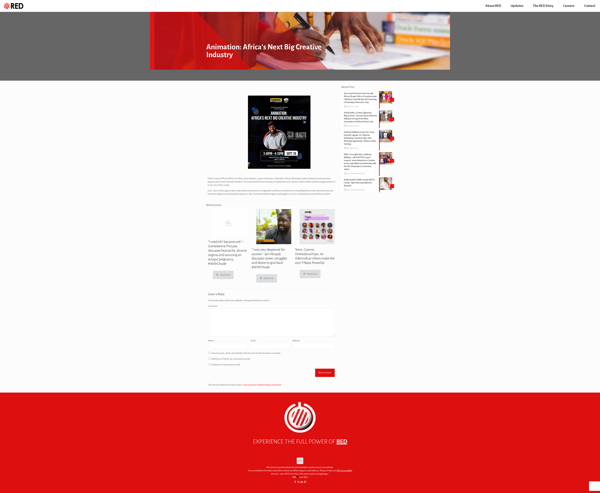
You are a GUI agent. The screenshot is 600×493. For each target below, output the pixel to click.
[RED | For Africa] (13, 6)
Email (253, 340)
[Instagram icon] (305, 482)
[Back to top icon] (300, 461)
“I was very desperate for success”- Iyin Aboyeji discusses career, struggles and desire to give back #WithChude (269, 258)
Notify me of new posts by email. (226, 365)
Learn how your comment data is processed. (262, 385)
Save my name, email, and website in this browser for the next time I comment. (246, 353)
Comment (213, 306)
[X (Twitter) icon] (298, 482)
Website (296, 340)
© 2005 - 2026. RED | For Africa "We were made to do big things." (300, 474)
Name (211, 340)
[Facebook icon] (295, 482)
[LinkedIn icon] (301, 482)
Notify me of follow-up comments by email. (231, 359)
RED (341, 441)
